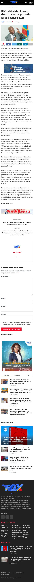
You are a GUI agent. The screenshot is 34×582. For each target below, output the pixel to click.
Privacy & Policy (5, 574)
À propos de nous (17, 572)
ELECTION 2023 (16, 528)
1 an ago (17, 22)
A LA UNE (4, 525)
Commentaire (5, 276)
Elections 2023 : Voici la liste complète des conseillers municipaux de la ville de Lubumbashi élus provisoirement (21, 390)
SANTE (25, 530)
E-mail (3, 306)
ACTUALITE (8, 8)
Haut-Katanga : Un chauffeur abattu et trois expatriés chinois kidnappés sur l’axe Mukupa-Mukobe (20, 449)
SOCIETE (26, 535)
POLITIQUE (26, 528)
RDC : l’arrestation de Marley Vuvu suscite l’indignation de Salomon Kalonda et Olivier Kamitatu (19, 458)
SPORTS (25, 537)
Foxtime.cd (10, 22)
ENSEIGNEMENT (17, 530)
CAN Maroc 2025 (4, 531)
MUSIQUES (26, 525)
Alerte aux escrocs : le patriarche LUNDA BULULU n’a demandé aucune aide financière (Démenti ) (20, 381)
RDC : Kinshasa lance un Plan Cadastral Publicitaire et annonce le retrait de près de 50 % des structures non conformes (17, 439)
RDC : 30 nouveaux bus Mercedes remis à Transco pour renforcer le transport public (21, 468)
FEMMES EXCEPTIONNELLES (18, 535)
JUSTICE (15, 538)
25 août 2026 (6, 443)
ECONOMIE (15, 8)
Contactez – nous (5, 572)
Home (2, 8)
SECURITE (26, 532)
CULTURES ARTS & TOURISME (4, 535)
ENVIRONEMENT (17, 532)
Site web (3, 314)
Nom (3, 298)
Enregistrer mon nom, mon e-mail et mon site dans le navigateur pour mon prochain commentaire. (18, 323)
